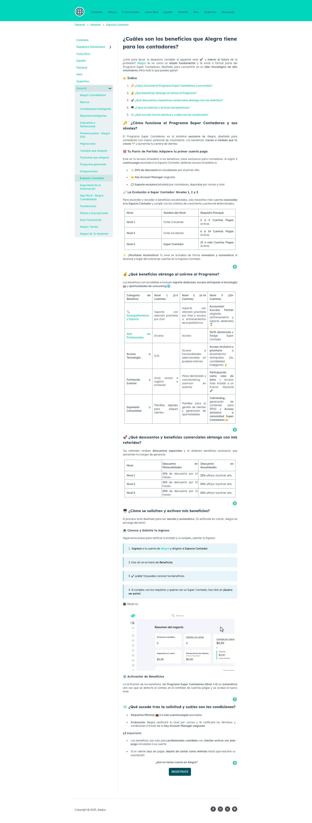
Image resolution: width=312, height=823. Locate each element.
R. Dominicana (131, 12)
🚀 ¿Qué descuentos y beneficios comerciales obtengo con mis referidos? (177, 100)
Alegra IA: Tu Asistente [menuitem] (94, 233)
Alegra (142, 63)
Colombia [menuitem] (82, 40)
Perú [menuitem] (79, 74)
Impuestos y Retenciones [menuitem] (87, 124)
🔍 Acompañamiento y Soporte (138, 315)
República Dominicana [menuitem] (90, 46)
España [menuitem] (81, 60)
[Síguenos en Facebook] (213, 809)
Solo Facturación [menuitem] (91, 220)
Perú (196, 12)
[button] (110, 47)
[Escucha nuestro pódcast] (234, 809)
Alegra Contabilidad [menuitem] (93, 95)
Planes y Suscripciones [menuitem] (94, 213)
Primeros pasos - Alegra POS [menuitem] (95, 135)
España (168, 12)
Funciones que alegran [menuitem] (94, 157)
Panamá (183, 12)
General (80, 24)
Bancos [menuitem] (84, 102)
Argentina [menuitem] (82, 81)
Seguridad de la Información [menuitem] (90, 186)
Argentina (210, 12)
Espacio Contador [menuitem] (92, 178)
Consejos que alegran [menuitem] (93, 150)
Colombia (97, 12)
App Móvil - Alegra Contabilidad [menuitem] (91, 197)
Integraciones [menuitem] (89, 171)
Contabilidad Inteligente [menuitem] (95, 109)
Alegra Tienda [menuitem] (89, 226)
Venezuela (227, 12)
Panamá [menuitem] (81, 67)
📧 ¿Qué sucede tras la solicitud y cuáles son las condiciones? (169, 114)
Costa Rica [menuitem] (83, 53)
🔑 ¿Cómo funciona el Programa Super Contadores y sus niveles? (171, 85)
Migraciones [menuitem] (87, 143)
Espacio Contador (117, 24)
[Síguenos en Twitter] (227, 809)
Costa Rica (151, 12)
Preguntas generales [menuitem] (93, 164)
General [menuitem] (81, 88)
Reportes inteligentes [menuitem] (93, 115)
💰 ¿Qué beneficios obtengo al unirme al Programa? (164, 93)
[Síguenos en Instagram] (220, 809)
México (112, 12)
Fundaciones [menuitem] (88, 206)
